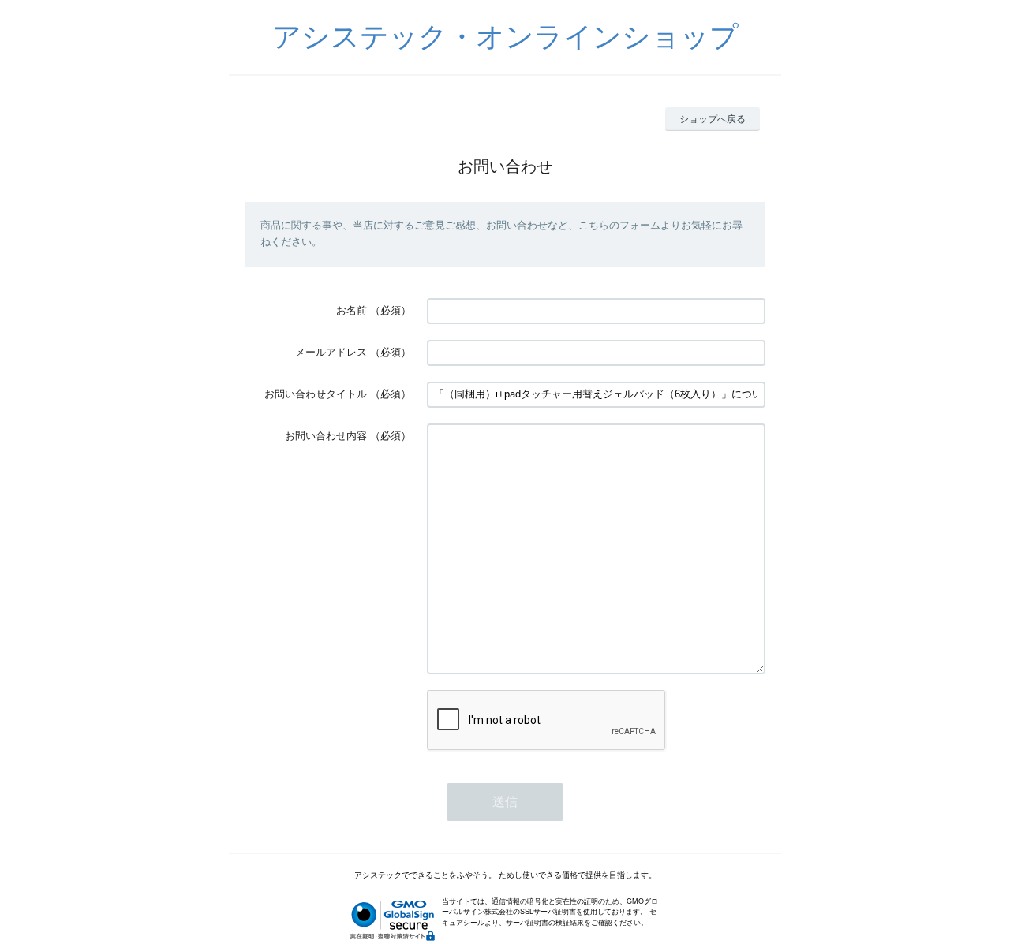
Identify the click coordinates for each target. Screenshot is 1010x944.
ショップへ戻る (712, 119)
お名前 (351, 310)
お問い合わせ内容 (326, 436)
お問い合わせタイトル (315, 394)
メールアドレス (331, 352)
